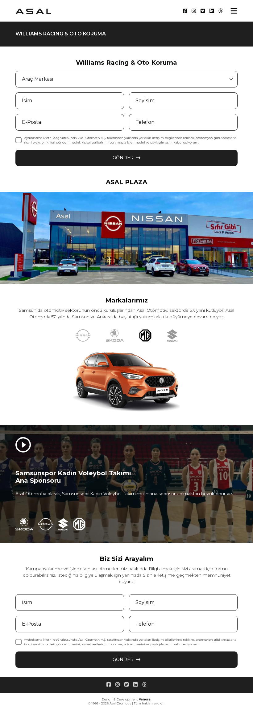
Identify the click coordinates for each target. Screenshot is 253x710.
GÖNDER (123, 157)
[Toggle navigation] (234, 10)
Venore (145, 699)
